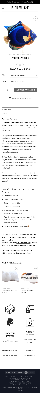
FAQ (6, 377)
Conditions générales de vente (22, 377)
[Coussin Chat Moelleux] (10, 276)
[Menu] (3, 7)
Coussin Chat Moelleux (9, 291)
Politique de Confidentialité (20, 383)
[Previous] (1, 282)
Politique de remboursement (20, 378)
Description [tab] (6, 109)
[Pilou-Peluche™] (20, 8)
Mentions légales (20, 385)
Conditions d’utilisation (20, 380)
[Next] (38, 282)
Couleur (4, 81)
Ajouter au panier (25, 90)
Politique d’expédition (20, 381)
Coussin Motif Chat (27, 291)
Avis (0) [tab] (4, 114)
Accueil (12, 55)
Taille (3, 75)
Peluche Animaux (24, 55)
